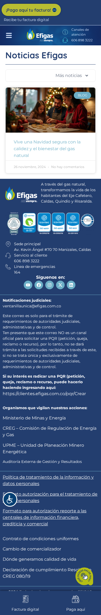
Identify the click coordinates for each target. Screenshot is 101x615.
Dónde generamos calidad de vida (39, 559)
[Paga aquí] (75, 599)
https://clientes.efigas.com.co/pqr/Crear (44, 393)
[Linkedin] (71, 285)
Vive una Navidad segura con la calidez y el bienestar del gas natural (47, 148)
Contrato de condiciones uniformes (41, 538)
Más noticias (68, 75)
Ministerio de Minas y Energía (34, 418)
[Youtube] (28, 285)
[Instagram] (49, 285)
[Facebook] (38, 285)
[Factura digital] (25, 599)
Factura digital (25, 609)
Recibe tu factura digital (26, 19)
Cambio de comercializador (32, 549)
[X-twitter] (60, 285)
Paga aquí (75, 609)
